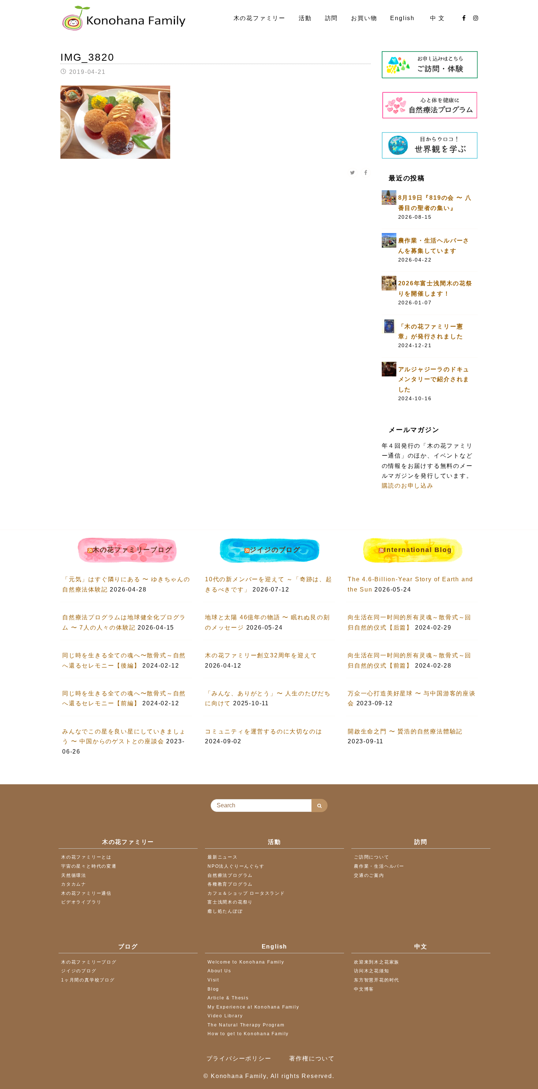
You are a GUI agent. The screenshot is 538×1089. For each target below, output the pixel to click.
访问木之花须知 (371, 970)
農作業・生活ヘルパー (379, 866)
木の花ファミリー (259, 18)
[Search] (319, 805)
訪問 (331, 18)
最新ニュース (223, 857)
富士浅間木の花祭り (230, 902)
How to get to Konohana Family (248, 1033)
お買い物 (364, 18)
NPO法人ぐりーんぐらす (236, 866)
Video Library (225, 1015)
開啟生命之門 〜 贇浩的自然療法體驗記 (405, 731)
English (403, 18)
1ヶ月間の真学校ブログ (88, 980)
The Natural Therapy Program (246, 1025)
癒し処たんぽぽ (225, 911)
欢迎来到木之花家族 (376, 962)
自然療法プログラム (230, 875)
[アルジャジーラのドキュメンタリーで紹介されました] (389, 368)
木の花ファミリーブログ (132, 549)
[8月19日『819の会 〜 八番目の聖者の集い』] (389, 197)
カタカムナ (73, 884)
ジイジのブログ (275, 549)
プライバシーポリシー (239, 1058)
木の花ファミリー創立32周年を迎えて (261, 655)
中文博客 (364, 989)
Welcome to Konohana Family (246, 962)
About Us (219, 970)
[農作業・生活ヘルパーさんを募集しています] (389, 240)
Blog (213, 989)
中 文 (438, 18)
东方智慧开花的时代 (376, 980)
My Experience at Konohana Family (253, 1007)
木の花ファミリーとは (86, 857)
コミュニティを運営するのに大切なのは (263, 731)
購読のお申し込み (408, 485)
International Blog (418, 549)
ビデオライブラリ (81, 902)
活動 (305, 18)
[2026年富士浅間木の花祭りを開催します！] (389, 283)
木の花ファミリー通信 (86, 893)
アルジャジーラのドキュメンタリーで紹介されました (434, 379)
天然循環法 (73, 875)
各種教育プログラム (230, 884)
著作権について (312, 1058)
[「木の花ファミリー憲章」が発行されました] (389, 326)
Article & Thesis (228, 997)
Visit (213, 980)
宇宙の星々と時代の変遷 (89, 866)
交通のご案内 (369, 875)
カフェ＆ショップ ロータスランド (246, 893)
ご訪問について (371, 857)
